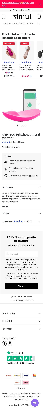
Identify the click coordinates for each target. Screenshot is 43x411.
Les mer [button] (5, 206)
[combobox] (19, 23)
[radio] (4, 62)
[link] (6, 73)
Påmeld (21, 286)
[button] (40, 4)
